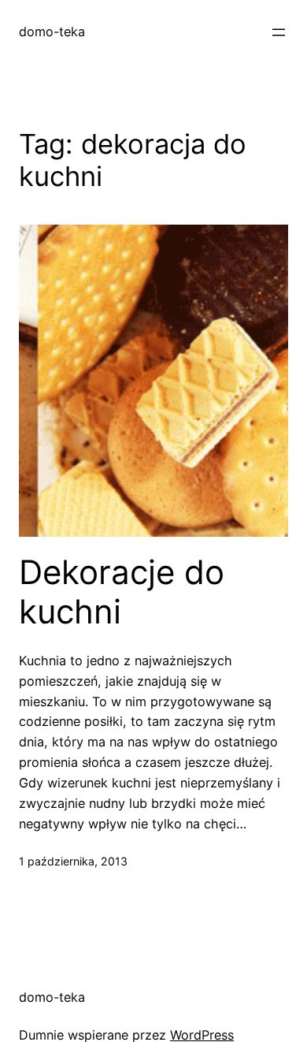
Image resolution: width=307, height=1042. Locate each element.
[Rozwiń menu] (278, 32)
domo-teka (52, 31)
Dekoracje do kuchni (121, 592)
